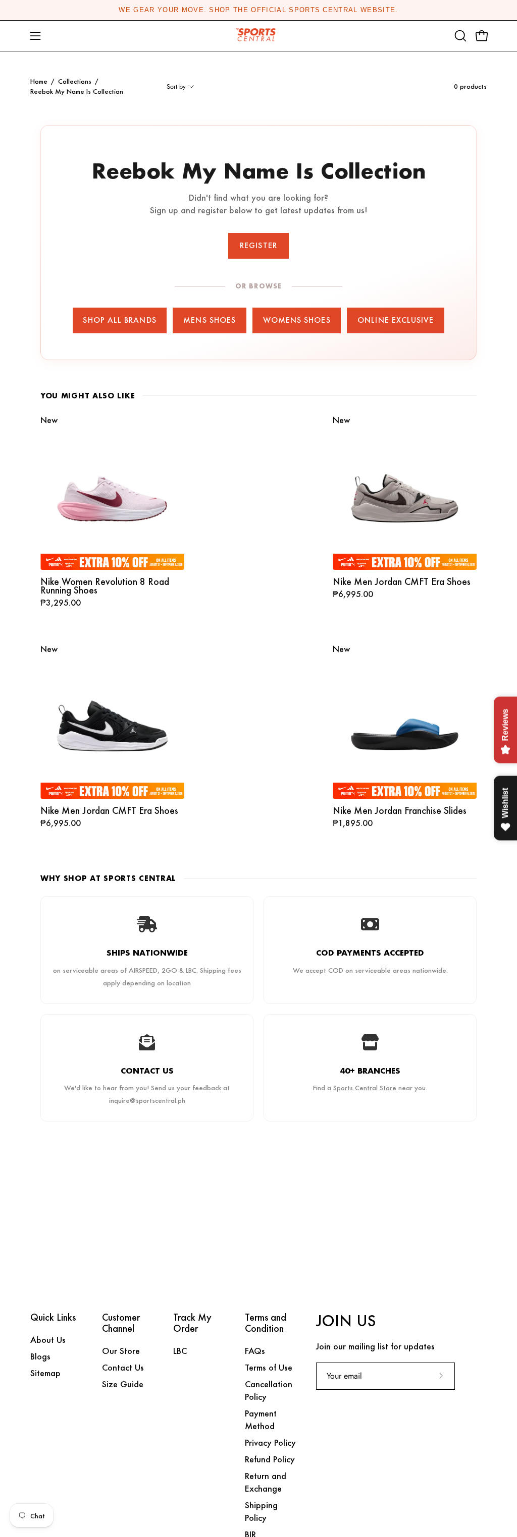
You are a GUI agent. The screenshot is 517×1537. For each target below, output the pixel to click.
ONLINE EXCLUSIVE (395, 320)
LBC (180, 1350)
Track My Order (192, 1323)
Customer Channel (121, 1323)
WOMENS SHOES (297, 320)
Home (38, 81)
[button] (459, 36)
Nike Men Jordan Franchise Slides (400, 810)
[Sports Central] (258, 36)
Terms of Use (268, 1367)
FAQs (255, 1350)
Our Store (121, 1350)
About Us (48, 1339)
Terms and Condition (265, 1323)
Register (258, 245)
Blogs (40, 1356)
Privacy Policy (270, 1442)
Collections (74, 81)
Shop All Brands (119, 320)
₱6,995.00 (353, 594)
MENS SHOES (209, 320)
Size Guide (122, 1384)
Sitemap (45, 1373)
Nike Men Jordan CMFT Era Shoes (402, 581)
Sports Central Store (364, 1087)
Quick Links (53, 1317)
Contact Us (123, 1367)
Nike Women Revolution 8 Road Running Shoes (104, 586)
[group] (258, 10)
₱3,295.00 (60, 603)
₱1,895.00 (353, 823)
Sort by (176, 86)
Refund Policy (270, 1459)
